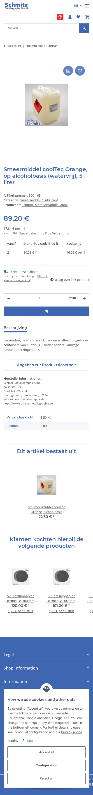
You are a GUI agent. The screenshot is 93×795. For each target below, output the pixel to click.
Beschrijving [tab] (15, 328)
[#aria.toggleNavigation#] (87, 4)
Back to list (14, 46)
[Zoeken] (84, 28)
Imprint (12, 740)
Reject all (46, 778)
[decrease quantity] (9, 298)
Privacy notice (71, 732)
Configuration (46, 765)
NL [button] (76, 5)
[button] (70, 16)
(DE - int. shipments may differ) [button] (26, 278)
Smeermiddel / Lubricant (39, 200)
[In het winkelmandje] (7, 59)
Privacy (28, 740)
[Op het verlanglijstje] (80, 71)
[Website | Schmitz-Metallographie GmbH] (60, 16)
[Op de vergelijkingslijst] (68, 71)
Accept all (46, 752)
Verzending (60, 233)
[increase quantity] (84, 298)
